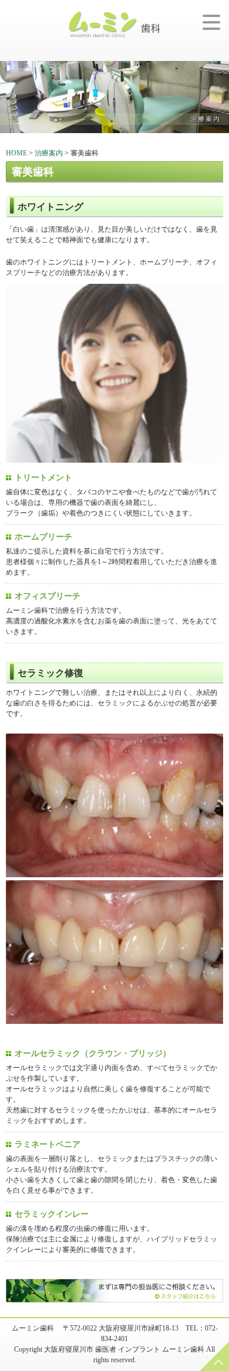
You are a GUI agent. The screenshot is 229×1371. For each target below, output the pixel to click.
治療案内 (49, 153)
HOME (16, 153)
